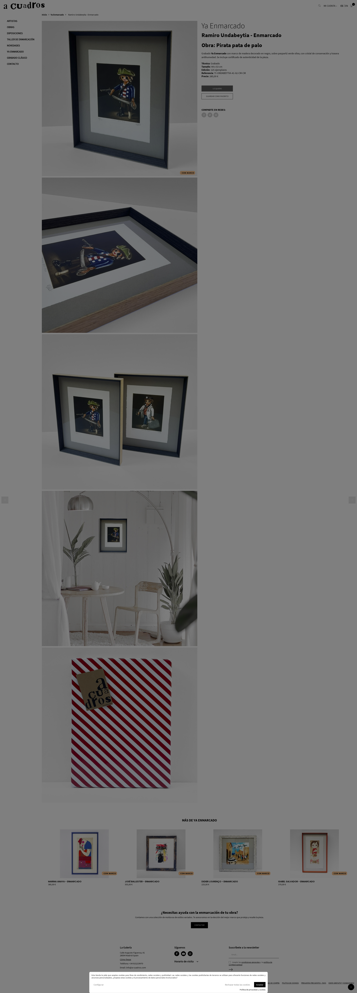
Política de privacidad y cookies (253, 989)
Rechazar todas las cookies (237, 984)
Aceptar (259, 984)
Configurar (99, 984)
